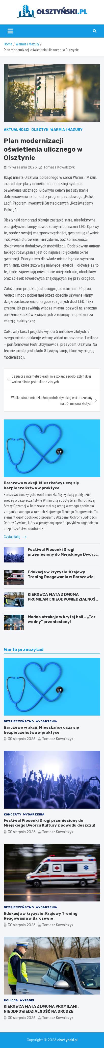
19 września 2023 (22, 167)
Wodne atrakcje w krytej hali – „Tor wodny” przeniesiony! (61, 619)
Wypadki (27, 1000)
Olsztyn (39, 130)
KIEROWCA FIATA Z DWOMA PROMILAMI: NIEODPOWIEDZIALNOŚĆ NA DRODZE (63, 599)
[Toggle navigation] (10, 31)
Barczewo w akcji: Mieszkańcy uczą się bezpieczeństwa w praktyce (41, 485)
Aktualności (16, 130)
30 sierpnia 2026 (22, 739)
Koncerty (12, 814)
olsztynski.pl (67, 1040)
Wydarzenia (46, 721)
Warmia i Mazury (66, 130)
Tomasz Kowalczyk (59, 167)
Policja (11, 1000)
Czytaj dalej (12, 537)
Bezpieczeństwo (19, 721)
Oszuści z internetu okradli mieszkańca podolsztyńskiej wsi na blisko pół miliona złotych (51, 379)
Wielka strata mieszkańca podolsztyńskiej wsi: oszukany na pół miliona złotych (51, 400)
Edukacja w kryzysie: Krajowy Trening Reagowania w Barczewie (61, 574)
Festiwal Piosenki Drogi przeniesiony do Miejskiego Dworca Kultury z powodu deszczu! (63, 554)
